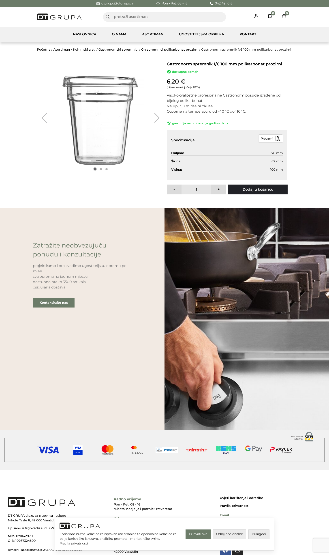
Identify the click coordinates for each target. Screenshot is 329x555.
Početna (43, 49)
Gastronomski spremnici (118, 49)
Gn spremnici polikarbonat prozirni (169, 49)
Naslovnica (84, 34)
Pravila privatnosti (234, 506)
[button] (44, 118)
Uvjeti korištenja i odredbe (241, 498)
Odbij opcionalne (229, 534)
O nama (119, 34)
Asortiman (152, 34)
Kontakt (248, 34)
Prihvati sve (198, 534)
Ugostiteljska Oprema (201, 34)
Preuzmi (267, 138)
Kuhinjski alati (84, 49)
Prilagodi (259, 534)
